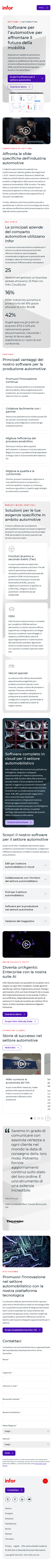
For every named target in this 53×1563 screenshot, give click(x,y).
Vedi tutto (10, 1047)
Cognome (7, 1372)
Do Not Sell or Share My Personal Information (25, 1550)
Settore (6, 1438)
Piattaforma (10, 1523)
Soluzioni (9, 1518)
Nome (5, 1359)
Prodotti (9, 1513)
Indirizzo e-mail (10, 1386)
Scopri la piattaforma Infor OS (21, 1330)
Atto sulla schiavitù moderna (34, 1546)
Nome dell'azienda (11, 1399)
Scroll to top (45, 1481)
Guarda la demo (18, 87)
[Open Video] (26, 130)
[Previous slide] (25, 1118)
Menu (41, 7)
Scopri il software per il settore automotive (22, 78)
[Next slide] (47, 1118)
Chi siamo (9, 1539)
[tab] (31, 1118)
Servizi (8, 1528)
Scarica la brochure (17, 822)
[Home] (8, 8)
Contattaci (13, 1490)
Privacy (8, 1546)
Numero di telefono (11, 1412)
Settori (13, 21)
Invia (7, 1453)
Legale (16, 1546)
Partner (8, 1533)
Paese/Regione (9, 1425)
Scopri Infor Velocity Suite (18, 1021)
